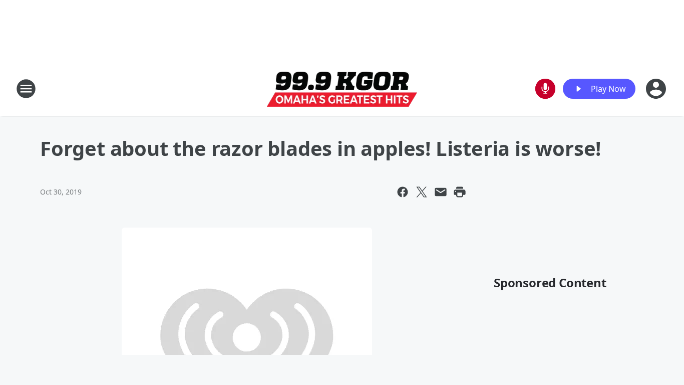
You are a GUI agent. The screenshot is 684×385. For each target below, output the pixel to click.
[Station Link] (342, 89)
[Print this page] (460, 192)
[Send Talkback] (545, 89)
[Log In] (657, 89)
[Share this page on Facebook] (403, 192)
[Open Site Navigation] (26, 89)
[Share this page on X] (422, 192)
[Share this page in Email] (441, 192)
